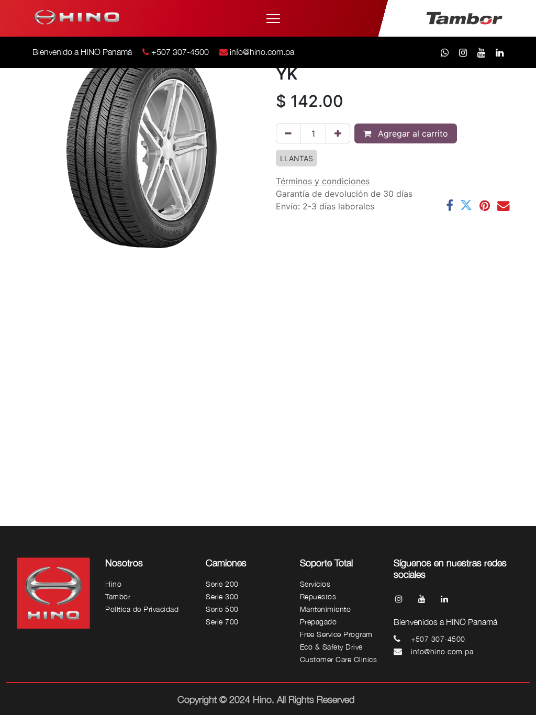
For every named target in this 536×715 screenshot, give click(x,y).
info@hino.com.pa (262, 52)
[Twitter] (466, 205)
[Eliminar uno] (288, 133)
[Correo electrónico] (503, 205)
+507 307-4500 (180, 52)
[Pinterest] (484, 205)
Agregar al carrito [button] (411, 133)
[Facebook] (449, 205)
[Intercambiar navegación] (273, 18)
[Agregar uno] (338, 133)
